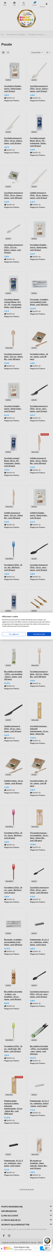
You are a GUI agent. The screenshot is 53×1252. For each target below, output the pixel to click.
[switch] (47, 1248)
